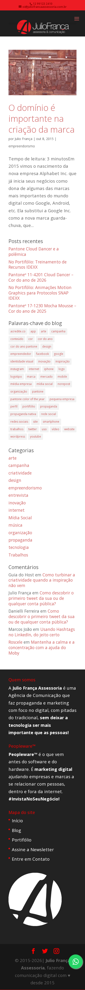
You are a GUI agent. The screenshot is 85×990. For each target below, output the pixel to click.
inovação (44, 361)
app (33, 331)
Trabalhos (18, 555)
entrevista (18, 495)
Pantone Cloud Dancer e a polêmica (33, 251)
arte (43, 331)
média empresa (21, 384)
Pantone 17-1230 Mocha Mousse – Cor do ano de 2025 (42, 308)
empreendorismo (21, 146)
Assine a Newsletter (33, 849)
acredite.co (18, 331)
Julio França (23, 138)
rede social (48, 414)
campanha (58, 331)
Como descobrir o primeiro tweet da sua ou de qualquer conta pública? (41, 598)
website (69, 429)
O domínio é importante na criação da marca (41, 118)
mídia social (45, 384)
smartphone (51, 422)
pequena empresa (62, 399)
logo (62, 369)
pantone (37, 391)
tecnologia (18, 547)
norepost (64, 384)
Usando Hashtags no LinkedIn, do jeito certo (41, 631)
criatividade (20, 473)
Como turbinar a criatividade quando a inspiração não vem (41, 580)
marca (31, 377)
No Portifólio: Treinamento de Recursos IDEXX (37, 264)
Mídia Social (20, 517)
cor (30, 339)
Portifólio (21, 840)
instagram (17, 369)
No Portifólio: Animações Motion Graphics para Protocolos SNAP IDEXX (40, 293)
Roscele (15, 642)
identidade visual (21, 361)
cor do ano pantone (23, 346)
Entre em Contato (31, 859)
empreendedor (20, 354)
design (46, 346)
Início (17, 820)
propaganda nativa (23, 414)
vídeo (55, 429)
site (35, 422)
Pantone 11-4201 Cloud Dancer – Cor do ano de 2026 (40, 277)
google (58, 354)
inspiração (62, 361)
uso (44, 429)
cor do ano (45, 339)
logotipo (16, 377)
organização (18, 391)
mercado (46, 377)
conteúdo (16, 339)
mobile (62, 377)
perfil (13, 406)
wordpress (17, 436)
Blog (16, 830)
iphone (49, 369)
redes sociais (19, 422)
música (15, 525)
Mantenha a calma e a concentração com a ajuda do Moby (41, 647)
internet (34, 369)
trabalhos (16, 429)
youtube (35, 436)
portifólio (28, 406)
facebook (42, 354)
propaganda (48, 406)
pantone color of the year (27, 399)
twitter (32, 429)
